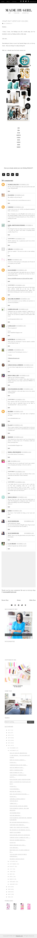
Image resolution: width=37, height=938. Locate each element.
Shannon (10, 437)
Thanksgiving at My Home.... (19, 765)
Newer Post (5, 600)
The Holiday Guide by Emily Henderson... (18, 855)
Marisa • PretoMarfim (14, 452)
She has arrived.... (15, 815)
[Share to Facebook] (4, 174)
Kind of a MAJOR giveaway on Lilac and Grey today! (20, 278)
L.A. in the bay (12, 543)
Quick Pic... (13, 762)
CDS (9, 461)
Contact (14, 1)
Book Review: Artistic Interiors (20, 835)
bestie (10, 259)
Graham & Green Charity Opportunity (17, 800)
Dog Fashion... (14, 847)
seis (18, 139)
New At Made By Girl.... (17, 772)
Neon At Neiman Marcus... (18, 840)
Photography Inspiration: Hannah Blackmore (21, 818)
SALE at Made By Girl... (17, 767)
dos (19, 130)
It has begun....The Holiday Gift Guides (20, 756)
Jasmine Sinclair (13, 309)
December (13, 748)
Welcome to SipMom (14, 298)
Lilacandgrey (12, 270)
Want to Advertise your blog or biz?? (20, 782)
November (13, 750)
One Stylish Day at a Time (15, 389)
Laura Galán (12, 325)
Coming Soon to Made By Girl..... (20, 837)
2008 (9, 891)
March (12, 879)
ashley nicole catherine (15, 365)
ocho (18, 144)
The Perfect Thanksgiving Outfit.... (18, 776)
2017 (9, 730)
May (11, 874)
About (8, 1)
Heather (10, 411)
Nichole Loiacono (13, 184)
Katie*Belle (11, 339)
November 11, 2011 (21, 543)
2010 (9, 886)
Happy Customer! (15, 832)
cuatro (19, 135)
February (12, 881)
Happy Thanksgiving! (16, 770)
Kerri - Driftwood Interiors (16, 225)
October (12, 861)
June (11, 871)
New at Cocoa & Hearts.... (18, 760)
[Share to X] (8, 174)
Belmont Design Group (17, 859)
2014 (9, 737)
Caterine (11, 349)
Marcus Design (12, 497)
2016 (9, 732)
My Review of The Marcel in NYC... (20, 830)
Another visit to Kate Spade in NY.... (19, 851)
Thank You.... (14, 803)
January (12, 884)
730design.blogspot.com (13, 358)
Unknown (11, 207)
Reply (9, 191)
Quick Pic (13, 842)
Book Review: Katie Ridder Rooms (20, 779)
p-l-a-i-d (10, 425)
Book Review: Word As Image (19, 806)
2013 (9, 740)
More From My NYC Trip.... (18, 845)
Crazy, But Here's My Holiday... (19, 827)
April (11, 876)
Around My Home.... (16, 791)
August (12, 866)
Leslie (10, 510)
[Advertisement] (18, 922)
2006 (9, 897)
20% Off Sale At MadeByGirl (18, 753)
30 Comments (8, 23)
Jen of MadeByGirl (13, 521)
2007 (9, 894)
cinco (18, 137)
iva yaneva (11, 195)
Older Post (32, 600)
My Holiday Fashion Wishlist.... (20, 822)
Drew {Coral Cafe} (13, 375)
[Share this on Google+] (13, 174)
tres (18, 132)
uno (19, 128)
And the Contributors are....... (19, 794)
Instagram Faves (15, 812)
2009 (9, 889)
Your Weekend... (15, 789)
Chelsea (10, 249)
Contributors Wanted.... (17, 824)
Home (2, 1)
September (13, 864)
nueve (18, 147)
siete (18, 142)
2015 (9, 735)
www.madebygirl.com (9, 592)
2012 (9, 743)
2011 (9, 745)
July (11, 869)
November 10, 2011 (24, 184)
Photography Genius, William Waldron (19, 809)
